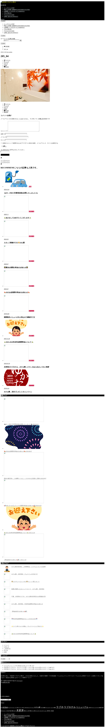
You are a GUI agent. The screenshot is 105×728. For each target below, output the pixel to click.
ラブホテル (70, 707)
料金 (10, 710)
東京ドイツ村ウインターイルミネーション (38, 710)
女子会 (6, 650)
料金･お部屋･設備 (17, 9)
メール (3, 137)
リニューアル (82, 707)
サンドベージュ (11, 707)
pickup (5, 707)
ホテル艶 (37, 707)
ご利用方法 (7, 648)
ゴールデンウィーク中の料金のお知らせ (16, 665)
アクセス (9, 14)
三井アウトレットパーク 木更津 (95, 707)
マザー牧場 (43, 707)
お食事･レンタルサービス (14, 11)
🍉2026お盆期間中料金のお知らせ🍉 (18, 451)
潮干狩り (49, 710)
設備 (5, 652)
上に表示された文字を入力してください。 (13, 149)
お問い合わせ (11, 16)
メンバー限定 (53, 707)
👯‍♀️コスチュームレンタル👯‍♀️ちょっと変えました (25, 581)
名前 (3, 134)
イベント (6, 645)
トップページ (9, 8)
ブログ (8, 13)
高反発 (52, 710)
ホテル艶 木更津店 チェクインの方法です (24, 574)
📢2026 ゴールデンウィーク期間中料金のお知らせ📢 (22, 505)
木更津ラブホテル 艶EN (17, 725)
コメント (4, 131)
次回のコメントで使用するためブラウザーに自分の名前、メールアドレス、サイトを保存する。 (31, 143)
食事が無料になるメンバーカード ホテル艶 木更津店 (27, 589)
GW (1, 707)
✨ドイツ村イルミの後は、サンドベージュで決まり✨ (27, 626)
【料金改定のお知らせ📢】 (15, 559)
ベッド (20, 707)
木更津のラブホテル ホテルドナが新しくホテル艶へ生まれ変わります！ (25, 667)
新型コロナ (14, 710)
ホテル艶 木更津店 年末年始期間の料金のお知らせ (27, 604)
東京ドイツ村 (26, 710)
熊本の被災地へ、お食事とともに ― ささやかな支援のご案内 (25, 478)
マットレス (48, 707)
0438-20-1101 (6, 682)
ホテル (23, 707)
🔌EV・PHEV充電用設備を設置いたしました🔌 (21, 424)
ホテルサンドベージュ (29, 707)
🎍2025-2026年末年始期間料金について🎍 (19, 532)
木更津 (20, 710)
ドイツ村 (16, 707)
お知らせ (6, 647)
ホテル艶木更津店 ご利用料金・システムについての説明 (28, 566)
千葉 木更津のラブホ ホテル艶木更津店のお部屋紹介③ (28, 596)
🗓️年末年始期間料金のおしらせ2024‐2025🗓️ (24, 619)
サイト (3, 140)
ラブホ (60, 707)
